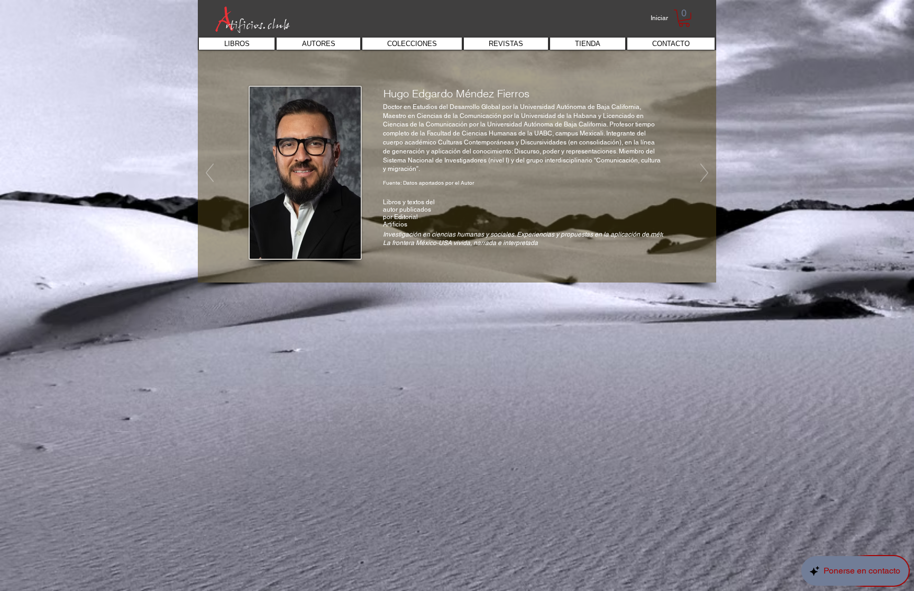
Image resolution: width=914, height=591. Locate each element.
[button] (684, 18)
